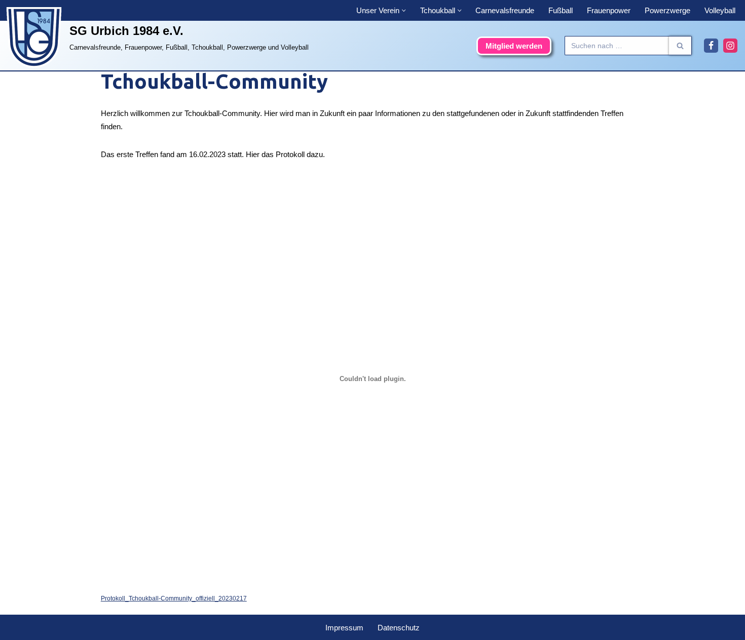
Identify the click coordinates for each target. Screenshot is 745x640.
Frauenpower (608, 10)
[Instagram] (730, 46)
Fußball (560, 10)
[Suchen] (680, 45)
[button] (404, 11)
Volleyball (719, 10)
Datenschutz (399, 627)
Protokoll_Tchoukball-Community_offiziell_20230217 (174, 598)
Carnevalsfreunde (504, 10)
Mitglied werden (514, 46)
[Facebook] (711, 46)
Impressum (344, 627)
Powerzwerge (667, 10)
